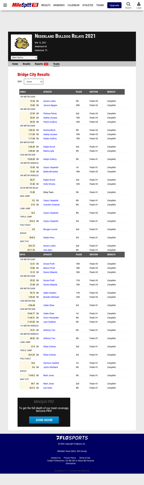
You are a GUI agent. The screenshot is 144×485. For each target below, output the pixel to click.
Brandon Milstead (51, 297)
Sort (19, 81)
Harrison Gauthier (51, 363)
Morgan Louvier (50, 229)
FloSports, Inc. (80, 444)
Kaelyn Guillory (50, 138)
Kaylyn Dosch (49, 146)
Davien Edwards (50, 272)
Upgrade (114, 5)
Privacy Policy (70, 458)
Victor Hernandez (51, 317)
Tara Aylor (47, 250)
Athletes (87, 5)
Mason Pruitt (49, 268)
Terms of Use (84, 458)
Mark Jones (48, 375)
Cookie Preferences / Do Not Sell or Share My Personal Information (70, 462)
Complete (111, 101)
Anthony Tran (49, 330)
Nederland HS (41, 46)
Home (15, 63)
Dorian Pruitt (49, 263)
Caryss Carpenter (50, 167)
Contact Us (55, 458)
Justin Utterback (50, 367)
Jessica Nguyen (50, 105)
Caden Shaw (48, 305)
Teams (100, 5)
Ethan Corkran (49, 346)
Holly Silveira (49, 184)
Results (45, 5)
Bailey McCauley (50, 171)
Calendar (73, 5)
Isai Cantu (47, 387)
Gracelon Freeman (51, 204)
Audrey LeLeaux (50, 117)
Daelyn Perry (48, 237)
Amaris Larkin (49, 101)
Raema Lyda (48, 151)
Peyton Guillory (50, 122)
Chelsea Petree (50, 113)
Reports (41, 63)
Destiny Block (49, 130)
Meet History (17, 57)
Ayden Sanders (49, 292)
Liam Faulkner (49, 322)
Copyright (69, 444)
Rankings (59, 5)
